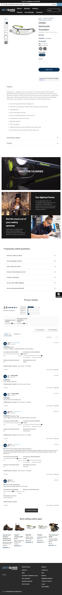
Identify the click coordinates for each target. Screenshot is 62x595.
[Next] (58, 539)
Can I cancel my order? (14, 266)
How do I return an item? (14, 255)
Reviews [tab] (6, 334)
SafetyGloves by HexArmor (14, 591)
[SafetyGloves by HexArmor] (9, 10)
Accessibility (45, 586)
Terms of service (47, 581)
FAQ (43, 573)
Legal (43, 584)
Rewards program (19, 4)
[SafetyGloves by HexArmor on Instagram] (4, 4)
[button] (20, 9)
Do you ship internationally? (15, 288)
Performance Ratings (13, 138)
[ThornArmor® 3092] (54, 527)
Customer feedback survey (30, 575)
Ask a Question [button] (40, 329)
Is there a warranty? (13, 277)
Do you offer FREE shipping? (15, 283)
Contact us (45, 570)
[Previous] (3, 539)
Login (54, 4)
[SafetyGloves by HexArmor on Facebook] (1, 4)
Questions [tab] (16, 334)
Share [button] (6, 369)
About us (24, 570)
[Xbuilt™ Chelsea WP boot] (19, 527)
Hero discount (11, 4)
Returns (44, 575)
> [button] (31, 510)
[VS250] (42, 527)
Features (9, 87)
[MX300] (31, 527)
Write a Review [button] (53, 329)
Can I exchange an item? (14, 261)
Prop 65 (9, 143)
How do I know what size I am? (16, 272)
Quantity (40, 59)
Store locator (27, 4)
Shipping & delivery (47, 578)
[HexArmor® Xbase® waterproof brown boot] (8, 527)
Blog (7, 4)
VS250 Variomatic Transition (10, 366)
